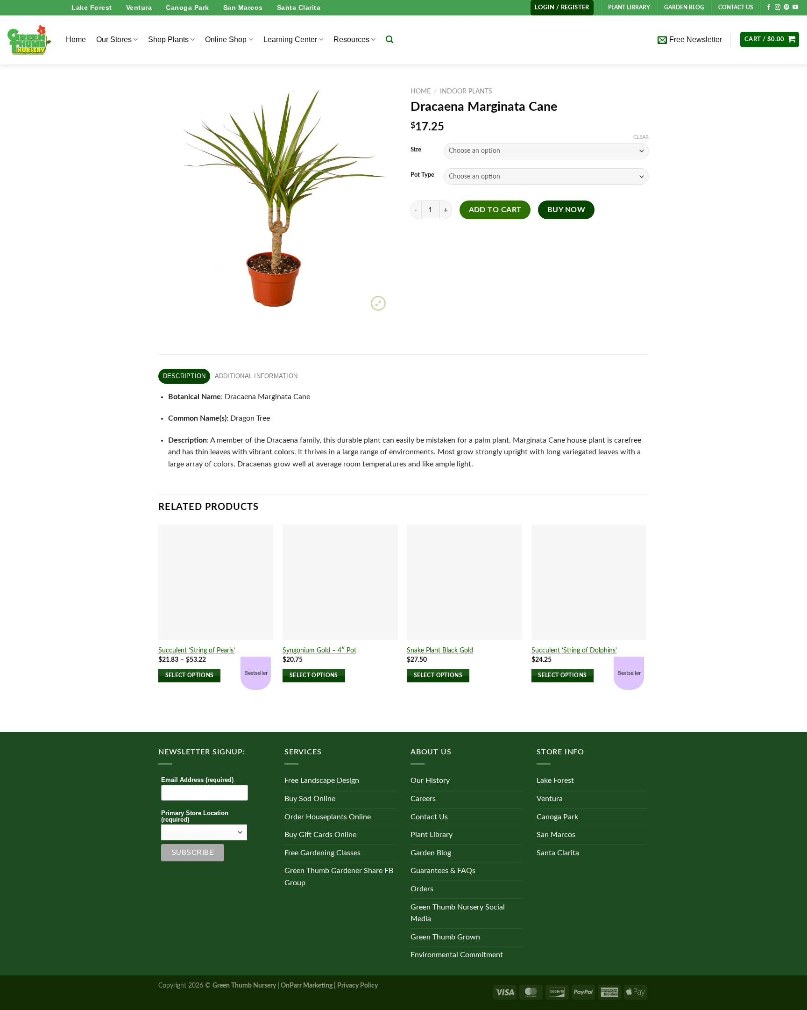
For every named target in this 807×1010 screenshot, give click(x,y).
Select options (189, 675)
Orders (422, 889)
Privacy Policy (357, 985)
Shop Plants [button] (168, 39)
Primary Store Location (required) (194, 816)
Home (76, 39)
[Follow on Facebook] (769, 7)
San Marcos (243, 7)
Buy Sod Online (309, 798)
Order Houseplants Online (327, 817)
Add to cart (495, 210)
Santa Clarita (299, 7)
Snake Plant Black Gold (440, 650)
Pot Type (422, 175)
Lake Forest (91, 7)
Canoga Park (187, 7)
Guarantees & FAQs (443, 870)
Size (416, 150)
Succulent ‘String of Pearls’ (196, 650)
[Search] (389, 39)
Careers (423, 798)
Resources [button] (351, 39)
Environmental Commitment (457, 955)
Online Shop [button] (226, 39)
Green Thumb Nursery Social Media (458, 913)
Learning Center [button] (290, 39)
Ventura (139, 7)
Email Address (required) (197, 780)
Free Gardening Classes (322, 853)
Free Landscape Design (321, 780)
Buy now (566, 210)
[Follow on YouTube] (795, 7)
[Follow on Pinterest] (786, 7)
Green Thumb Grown (445, 937)
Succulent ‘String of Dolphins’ (574, 650)
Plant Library (432, 834)
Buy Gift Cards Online (320, 834)
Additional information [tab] (256, 376)
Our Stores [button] (114, 39)
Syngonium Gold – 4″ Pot (319, 650)
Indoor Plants (466, 91)
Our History (430, 780)
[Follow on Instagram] (777, 7)
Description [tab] (184, 376)
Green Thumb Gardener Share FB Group (338, 877)
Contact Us (429, 817)
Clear (641, 137)
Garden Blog (431, 853)
